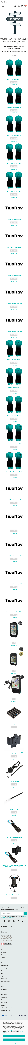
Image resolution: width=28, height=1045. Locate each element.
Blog (2, 999)
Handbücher (4, 984)
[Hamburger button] (3, 5)
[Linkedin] (23, 921)
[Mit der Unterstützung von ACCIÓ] (6, 940)
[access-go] (18, 6)
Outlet (2, 970)
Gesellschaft (4, 997)
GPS (2, 949)
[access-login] (22, 6)
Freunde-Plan (4, 965)
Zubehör (3, 957)
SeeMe (3, 962)
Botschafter (4, 1002)
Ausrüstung (4, 968)
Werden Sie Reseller (6, 1010)
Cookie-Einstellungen (8, 1030)
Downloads (4, 978)
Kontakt (4, 932)
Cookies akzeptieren (14, 1036)
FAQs (2, 986)
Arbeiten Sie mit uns (6, 1013)
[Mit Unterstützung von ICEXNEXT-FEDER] (14, 1015)
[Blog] (9, 921)
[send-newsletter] (25, 913)
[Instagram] (18, 921)
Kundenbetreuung (5, 981)
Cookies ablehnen (14, 1040)
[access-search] (15, 6)
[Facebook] (4, 921)
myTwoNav (4, 976)
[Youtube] (14, 921)
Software (3, 952)
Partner (3, 1005)
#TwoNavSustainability (6, 1007)
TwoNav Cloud (4, 960)
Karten (3, 954)
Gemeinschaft (4, 989)
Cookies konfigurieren (14, 1043)
